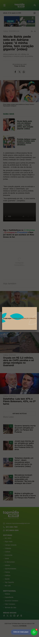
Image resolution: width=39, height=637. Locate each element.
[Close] (37, 307)
